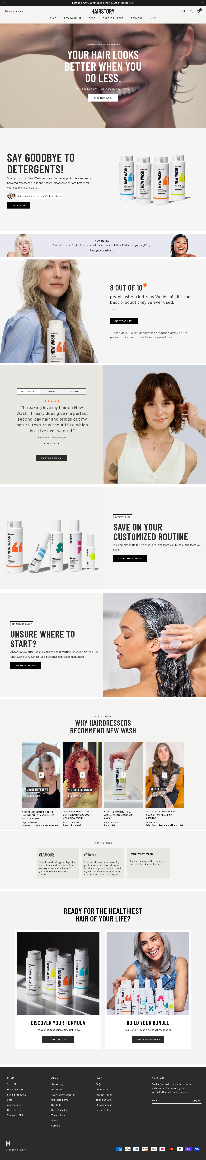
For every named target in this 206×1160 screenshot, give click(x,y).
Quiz (153, 18)
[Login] (191, 11)
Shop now (129, 3)
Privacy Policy (104, 1094)
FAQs (99, 1084)
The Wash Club (15, 1115)
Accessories (14, 1104)
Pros (92, 18)
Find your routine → (102, 250)
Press (54, 1120)
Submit (196, 1100)
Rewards (137, 18)
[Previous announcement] (3, 3)
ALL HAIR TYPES (28, 391)
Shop (53, 18)
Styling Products (16, 1094)
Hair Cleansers (15, 1089)
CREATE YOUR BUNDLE (130, 558)
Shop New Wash (103, 97)
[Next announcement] (202, 3)
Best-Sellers (14, 1109)
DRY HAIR (51, 391)
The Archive (58, 1115)
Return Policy (103, 1109)
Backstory (57, 1084)
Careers (55, 1125)
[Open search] (184, 11)
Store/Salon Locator (63, 1094)
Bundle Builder (113, 18)
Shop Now (18, 205)
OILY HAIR (74, 391)
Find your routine (25, 665)
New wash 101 (123, 321)
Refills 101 (57, 1089)
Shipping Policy (105, 1104)
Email (155, 1100)
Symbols (56, 1104)
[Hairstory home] (103, 11)
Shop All (11, 1084)
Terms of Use (103, 1099)
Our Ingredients (60, 1099)
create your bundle (148, 1039)
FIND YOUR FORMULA (51, 458)
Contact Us (102, 1089)
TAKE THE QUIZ (58, 1039)
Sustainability (59, 1109)
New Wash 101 (72, 18)
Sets (9, 1099)
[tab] (110, 309)
